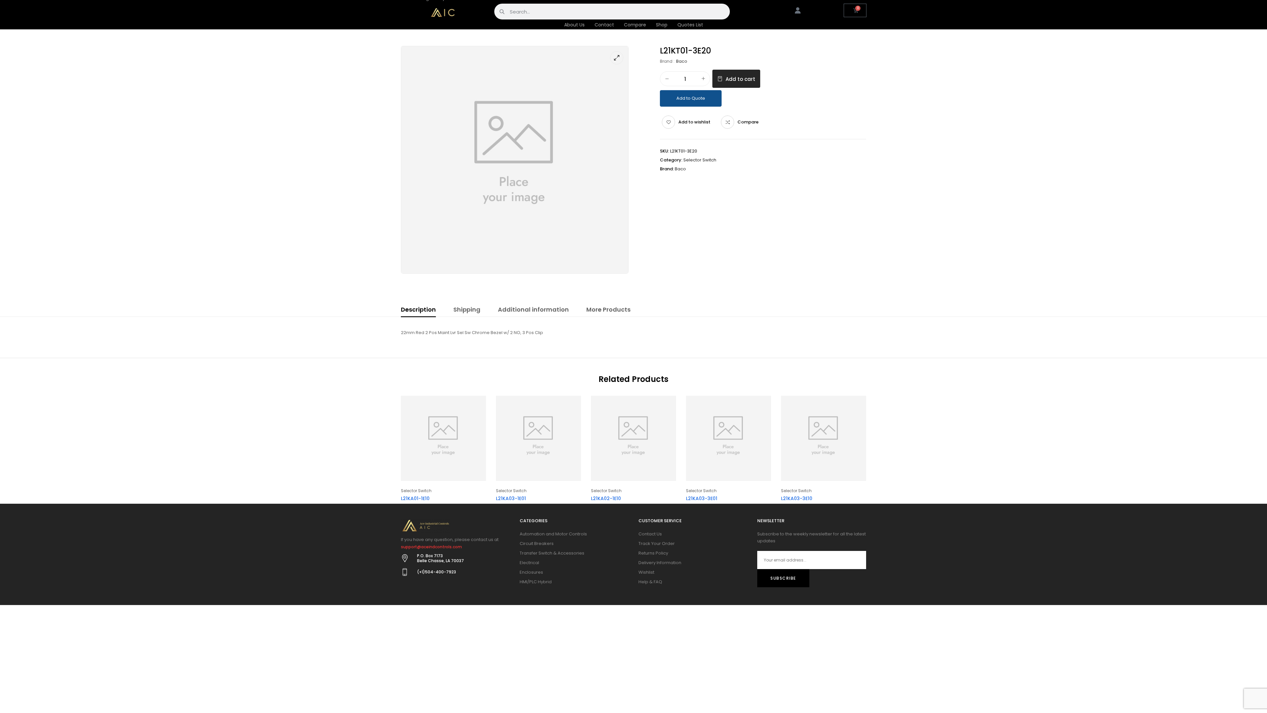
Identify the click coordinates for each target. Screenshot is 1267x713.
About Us (574, 24)
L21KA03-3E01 (701, 498)
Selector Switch (699, 160)
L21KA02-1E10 (606, 498)
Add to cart (740, 79)
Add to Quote (690, 98)
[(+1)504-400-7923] (405, 572)
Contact (604, 24)
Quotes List (690, 24)
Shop (661, 24)
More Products (608, 309)
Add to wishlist (694, 122)
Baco (681, 61)
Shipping (466, 309)
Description (418, 309)
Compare (635, 24)
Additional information (533, 309)
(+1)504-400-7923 (436, 572)
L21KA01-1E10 (415, 498)
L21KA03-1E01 (511, 498)
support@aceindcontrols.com (431, 547)
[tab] (418, 311)
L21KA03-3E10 (796, 498)
